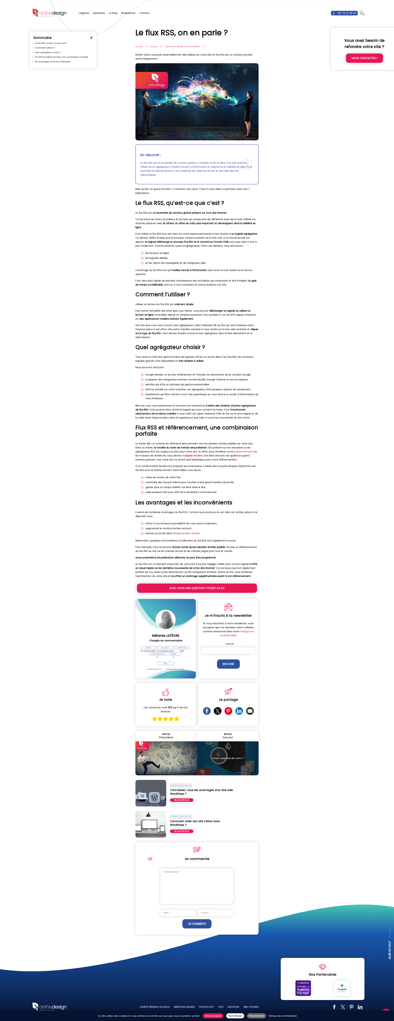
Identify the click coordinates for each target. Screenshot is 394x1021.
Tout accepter (213, 1015)
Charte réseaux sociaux (155, 1007)
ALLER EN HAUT (390, 950)
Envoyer (228, 664)
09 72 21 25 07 (347, 13)
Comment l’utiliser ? (45, 47)
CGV (220, 1007)
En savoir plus (181, 800)
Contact (144, 13)
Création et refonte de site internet (182, 46)
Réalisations (128, 13)
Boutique (233, 1007)
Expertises (99, 13)
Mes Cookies (251, 1007)
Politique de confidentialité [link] (283, 1016)
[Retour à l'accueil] (49, 13)
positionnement (243, 451)
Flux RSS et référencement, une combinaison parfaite (61, 57)
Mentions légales (184, 1007)
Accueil (139, 46)
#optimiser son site (175, 669)
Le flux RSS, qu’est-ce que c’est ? (51, 43)
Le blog (113, 13)
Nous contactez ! (364, 58)
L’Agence (84, 13)
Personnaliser (256, 1015)
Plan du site (206, 1007)
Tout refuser (235, 1015)
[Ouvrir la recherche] (362, 13)
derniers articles (190, 533)
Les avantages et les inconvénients (52, 61)
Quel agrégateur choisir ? (48, 52)
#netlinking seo (154, 669)
